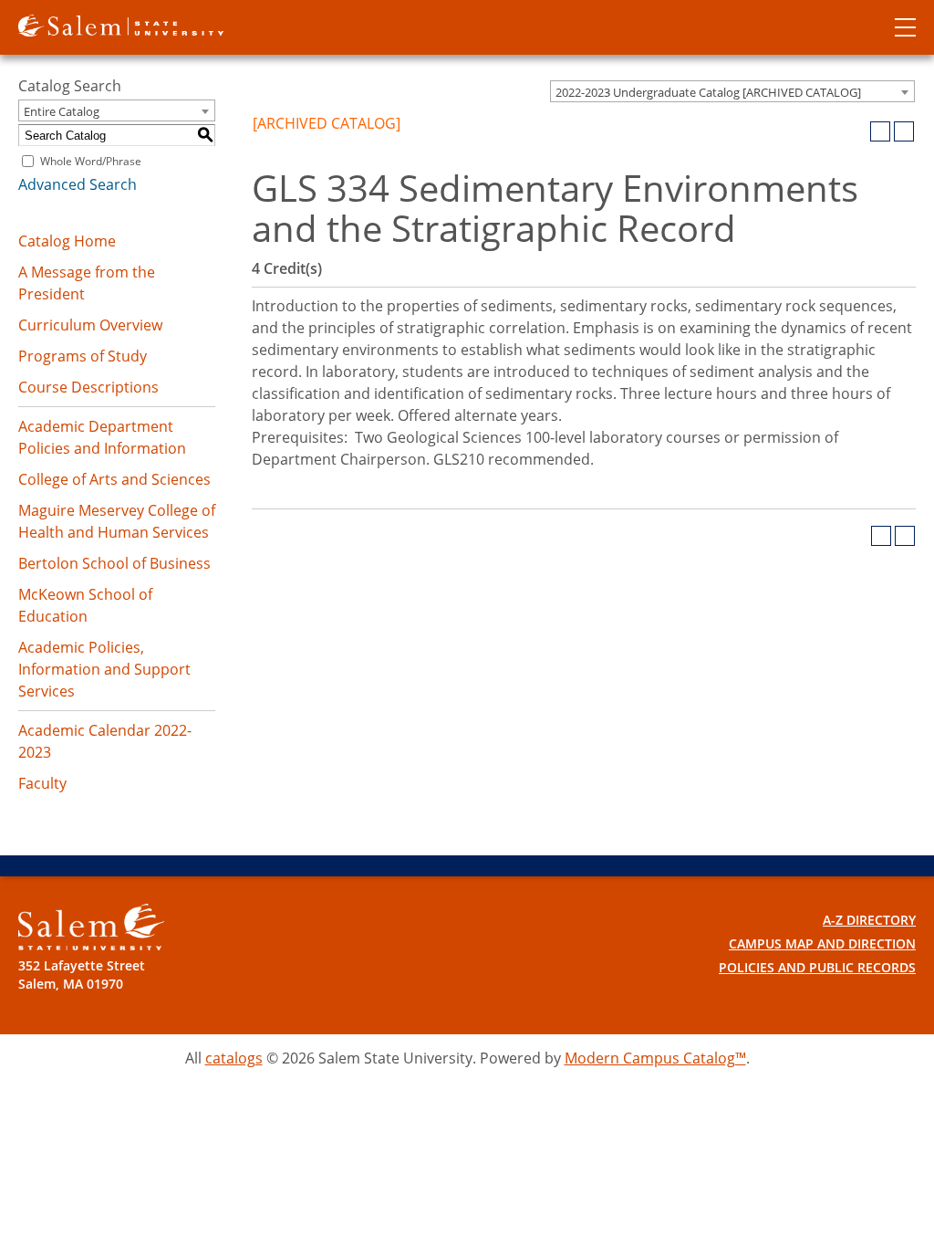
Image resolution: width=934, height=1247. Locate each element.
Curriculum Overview (90, 325)
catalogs (234, 1058)
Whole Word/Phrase (90, 161)
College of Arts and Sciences (114, 479)
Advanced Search (77, 184)
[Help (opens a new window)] (904, 131)
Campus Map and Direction (822, 943)
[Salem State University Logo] (91, 927)
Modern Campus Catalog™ (655, 1058)
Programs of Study (82, 356)
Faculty (42, 783)
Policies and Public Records (817, 967)
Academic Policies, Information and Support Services (104, 669)
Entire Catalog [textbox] (61, 111)
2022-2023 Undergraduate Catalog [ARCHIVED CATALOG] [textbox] (708, 92)
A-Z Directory (869, 919)
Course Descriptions (88, 387)
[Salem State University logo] (120, 24)
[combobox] (732, 91)
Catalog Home (67, 241)
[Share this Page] (856, 131)
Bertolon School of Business (114, 563)
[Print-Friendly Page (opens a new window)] (880, 131)
